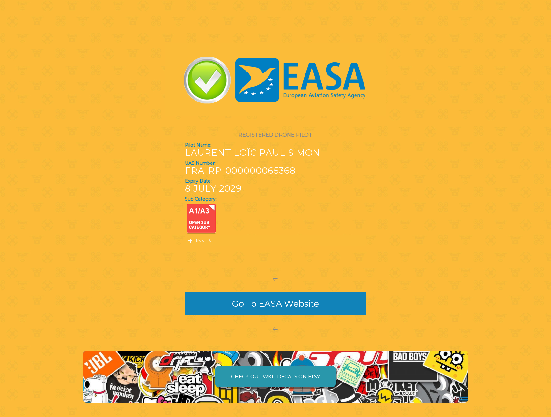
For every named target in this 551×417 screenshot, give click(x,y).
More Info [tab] (203, 241)
